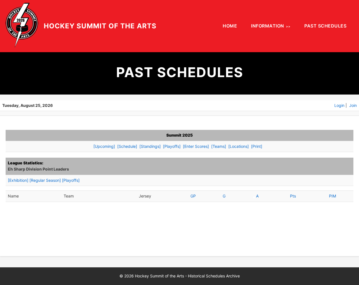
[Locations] (238, 146)
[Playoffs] (172, 146)
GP (193, 196)
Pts (293, 196)
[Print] (256, 146)
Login (339, 105)
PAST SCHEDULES (325, 26)
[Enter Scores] (196, 146)
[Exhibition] (18, 180)
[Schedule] (127, 146)
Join (353, 105)
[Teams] (218, 146)
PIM (332, 196)
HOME (230, 26)
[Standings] (150, 146)
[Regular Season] (45, 180)
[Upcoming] (104, 146)
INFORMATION (267, 26)
